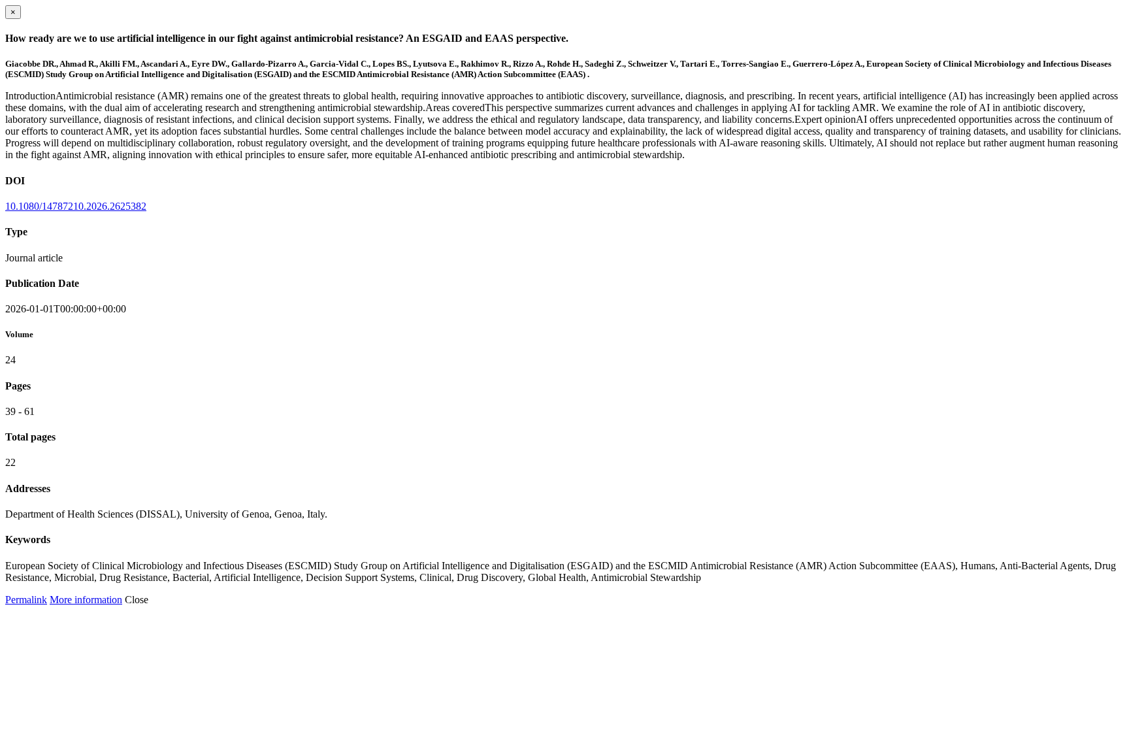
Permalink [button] (26, 599)
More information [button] (86, 599)
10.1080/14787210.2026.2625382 (75, 206)
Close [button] (136, 599)
